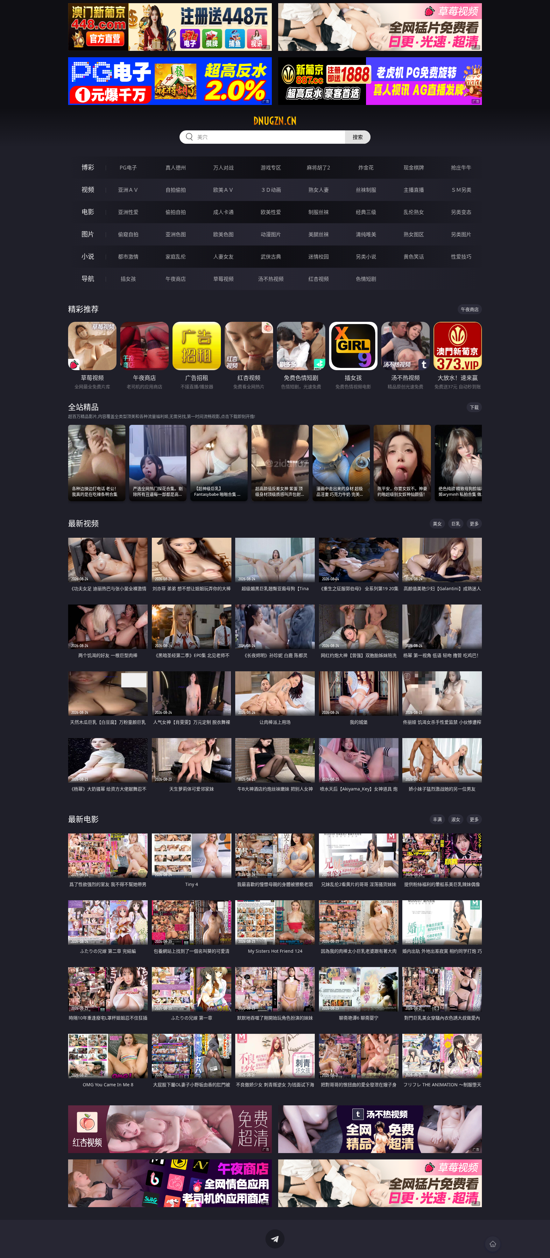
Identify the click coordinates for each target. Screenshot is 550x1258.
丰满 (437, 819)
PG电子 (128, 167)
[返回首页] (492, 1244)
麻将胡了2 (318, 167)
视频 (87, 189)
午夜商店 (176, 278)
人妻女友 (223, 256)
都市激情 (128, 256)
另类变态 (461, 212)
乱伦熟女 (414, 212)
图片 (87, 234)
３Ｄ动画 (271, 189)
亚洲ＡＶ (128, 189)
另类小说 (366, 256)
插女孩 (128, 278)
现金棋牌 (414, 167)
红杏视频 (318, 278)
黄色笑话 (414, 256)
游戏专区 (271, 167)
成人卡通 (223, 212)
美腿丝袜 (318, 234)
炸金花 (366, 167)
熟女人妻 (318, 189)
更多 (474, 524)
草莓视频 (223, 278)
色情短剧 (366, 278)
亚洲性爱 (128, 212)
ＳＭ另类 (461, 189)
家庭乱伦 (176, 256)
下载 (474, 407)
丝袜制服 (366, 189)
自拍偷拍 (176, 189)
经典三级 (366, 212)
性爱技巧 (461, 256)
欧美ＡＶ (223, 189)
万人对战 (223, 167)
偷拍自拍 (176, 212)
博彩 (87, 167)
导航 (87, 278)
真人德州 (176, 167)
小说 (87, 256)
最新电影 (83, 819)
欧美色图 (223, 234)
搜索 (358, 137)
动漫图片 (271, 234)
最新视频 (83, 523)
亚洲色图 (176, 234)
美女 (437, 524)
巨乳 (455, 524)
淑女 (455, 819)
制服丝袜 (318, 212)
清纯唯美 (366, 234)
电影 (87, 212)
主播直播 (414, 189)
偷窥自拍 (128, 234)
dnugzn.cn (275, 120)
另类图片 (461, 234)
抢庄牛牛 (461, 167)
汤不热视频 (271, 278)
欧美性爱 (271, 212)
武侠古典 (271, 256)
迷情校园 (318, 256)
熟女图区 (414, 234)
